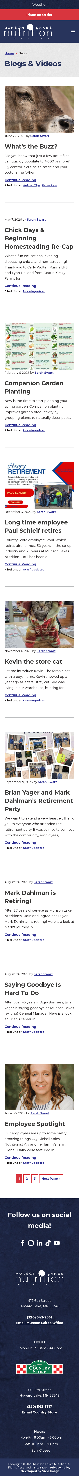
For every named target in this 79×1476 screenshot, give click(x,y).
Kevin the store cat (33, 661)
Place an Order (39, 15)
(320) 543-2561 (39, 1317)
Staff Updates (33, 569)
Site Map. (40, 1467)
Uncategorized (34, 291)
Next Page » (51, 1180)
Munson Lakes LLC (34, 31)
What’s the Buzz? (31, 146)
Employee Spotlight (35, 1123)
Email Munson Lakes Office (39, 1323)
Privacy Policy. (60, 1467)
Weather (39, 5)
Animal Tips (31, 185)
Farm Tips (49, 185)
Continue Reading (20, 180)
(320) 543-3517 (39, 1407)
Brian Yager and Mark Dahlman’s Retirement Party (39, 801)
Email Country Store (39, 1412)
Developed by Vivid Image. (40, 1471)
